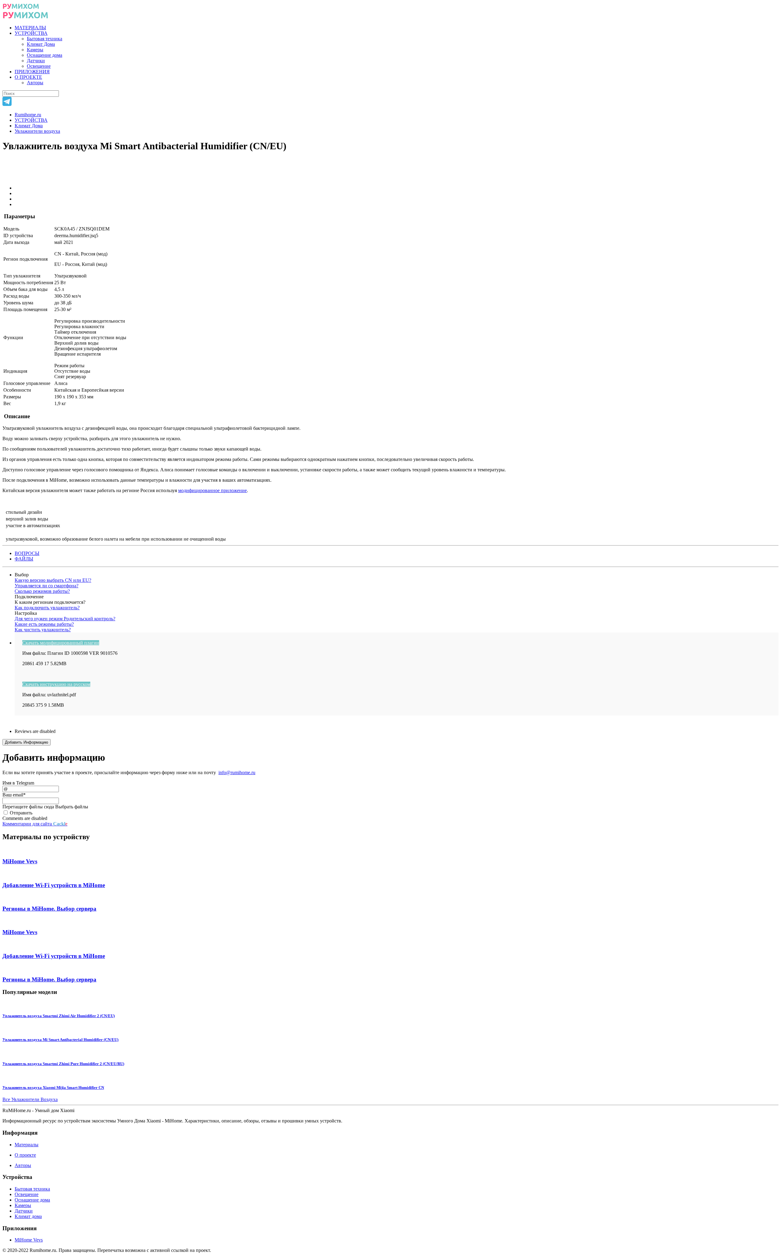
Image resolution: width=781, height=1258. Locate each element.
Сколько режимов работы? (42, 591)
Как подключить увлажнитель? (47, 607)
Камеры (35, 49)
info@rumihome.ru (236, 772)
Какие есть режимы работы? (44, 624)
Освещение (39, 66)
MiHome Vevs (19, 861)
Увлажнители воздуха (37, 131)
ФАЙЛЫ (24, 558)
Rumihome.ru (28, 114)
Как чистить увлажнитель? (43, 629)
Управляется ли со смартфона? (46, 585)
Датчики (36, 60)
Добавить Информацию (26, 742)
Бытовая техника (44, 38)
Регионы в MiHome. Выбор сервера (49, 908)
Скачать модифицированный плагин (60, 642)
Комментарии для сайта (34, 823)
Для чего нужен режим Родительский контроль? (65, 618)
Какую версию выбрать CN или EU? (53, 580)
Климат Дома (41, 44)
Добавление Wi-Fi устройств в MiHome (53, 885)
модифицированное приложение (212, 490)
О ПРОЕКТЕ (28, 77)
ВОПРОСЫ (27, 553)
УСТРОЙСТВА (31, 33)
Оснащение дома (44, 55)
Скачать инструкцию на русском (56, 684)
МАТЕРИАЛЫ (30, 27)
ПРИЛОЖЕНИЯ (32, 71)
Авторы (35, 82)
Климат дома (28, 1216)
